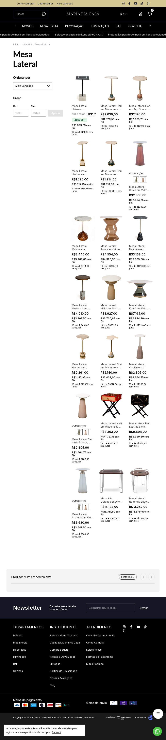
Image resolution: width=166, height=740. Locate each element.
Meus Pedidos (95, 663)
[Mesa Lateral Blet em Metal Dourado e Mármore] (143, 179)
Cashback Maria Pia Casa (65, 642)
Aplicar (55, 113)
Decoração (19, 649)
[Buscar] (43, 14)
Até (33, 106)
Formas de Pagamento (99, 656)
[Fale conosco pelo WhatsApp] (157, 731)
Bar (15, 663)
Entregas (55, 663)
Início (16, 44)
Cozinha (18, 670)
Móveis (17, 635)
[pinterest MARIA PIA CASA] (148, 3)
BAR (118, 26)
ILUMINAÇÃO (99, 26)
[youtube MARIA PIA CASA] (135, 3)
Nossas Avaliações (61, 678)
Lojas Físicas (94, 649)
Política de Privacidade (63, 670)
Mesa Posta (20, 642)
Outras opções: (136, 173)
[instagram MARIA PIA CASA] (123, 3)
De (15, 106)
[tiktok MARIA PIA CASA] (142, 3)
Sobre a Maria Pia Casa (63, 635)
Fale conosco (65, 3)
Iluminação (19, 656)
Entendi (56, 732)
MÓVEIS (27, 26)
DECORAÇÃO (74, 26)
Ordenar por (21, 77)
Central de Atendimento (100, 635)
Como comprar (25, 3)
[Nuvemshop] (118, 718)
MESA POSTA (49, 26)
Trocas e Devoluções (63, 656)
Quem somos (45, 3)
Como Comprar (95, 642)
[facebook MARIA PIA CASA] (129, 3)
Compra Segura (59, 649)
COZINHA (135, 26)
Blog (52, 685)
